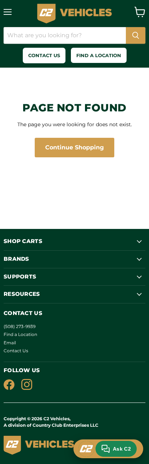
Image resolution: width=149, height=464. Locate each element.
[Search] (135, 35)
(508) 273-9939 (19, 326)
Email (10, 342)
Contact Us (16, 350)
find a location (98, 55)
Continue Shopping (74, 147)
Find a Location (20, 334)
